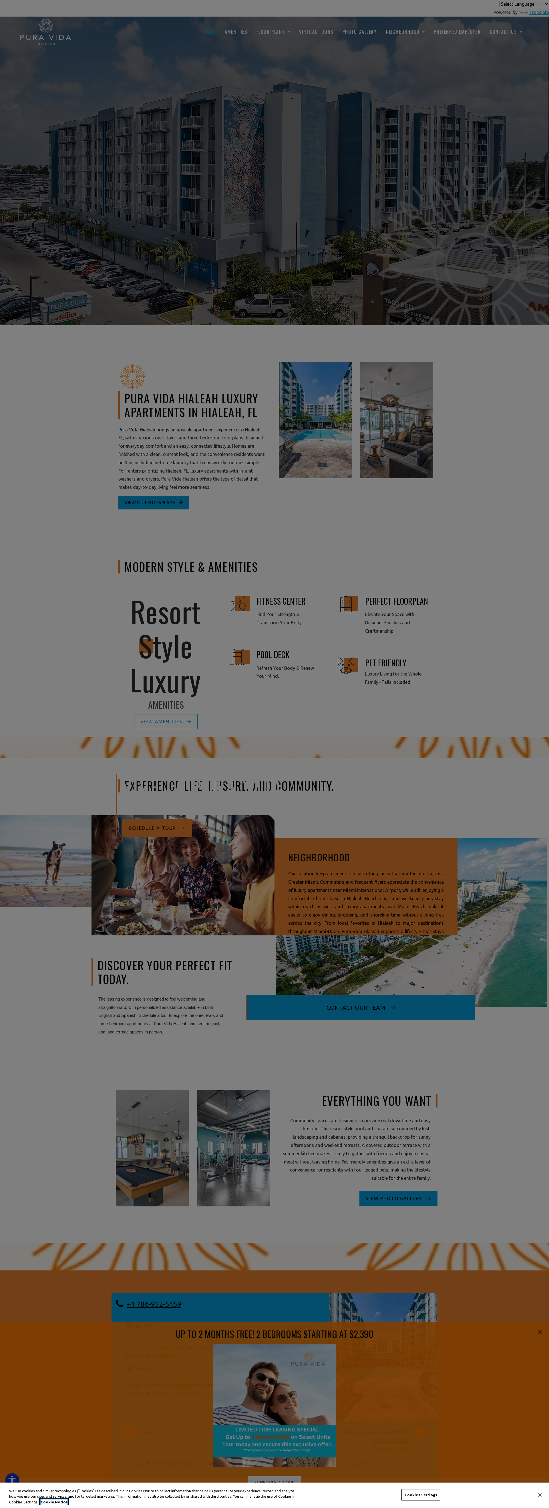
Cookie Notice (54, 1502)
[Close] (540, 1495)
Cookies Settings (421, 1495)
